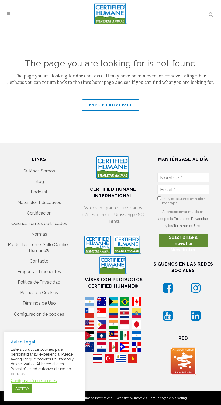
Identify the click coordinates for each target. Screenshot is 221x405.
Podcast (39, 192)
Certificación (39, 213)
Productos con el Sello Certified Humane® (39, 247)
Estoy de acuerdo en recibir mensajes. (183, 201)
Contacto (39, 261)
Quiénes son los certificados (39, 223)
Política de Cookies (39, 292)
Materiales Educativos (39, 202)
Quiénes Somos (39, 170)
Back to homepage (111, 105)
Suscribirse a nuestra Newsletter (183, 241)
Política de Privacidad (39, 282)
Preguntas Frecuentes (39, 271)
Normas (39, 234)
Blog (39, 181)
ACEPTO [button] (22, 389)
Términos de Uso (39, 303)
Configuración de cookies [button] (39, 314)
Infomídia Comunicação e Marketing (160, 398)
